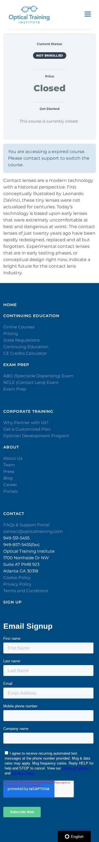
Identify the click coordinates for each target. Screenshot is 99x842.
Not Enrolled (49, 55)
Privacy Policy (17, 584)
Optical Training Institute (28, 551)
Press (8, 471)
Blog (8, 478)
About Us (12, 458)
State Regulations (21, 340)
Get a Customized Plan (27, 429)
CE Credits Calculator (25, 353)
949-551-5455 (16, 538)
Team (9, 464)
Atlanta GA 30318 (20, 571)
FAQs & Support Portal (26, 524)
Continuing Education (25, 346)
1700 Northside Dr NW (26, 557)
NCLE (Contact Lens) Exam (31, 382)
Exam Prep (14, 389)
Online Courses (18, 326)
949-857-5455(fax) (21, 544)
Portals (10, 491)
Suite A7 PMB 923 (21, 564)
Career (10, 484)
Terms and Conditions (25, 590)
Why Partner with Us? (26, 422)
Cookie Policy (17, 577)
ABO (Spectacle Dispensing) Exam (38, 375)
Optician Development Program (36, 435)
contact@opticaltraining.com (33, 531)
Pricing (10, 333)
